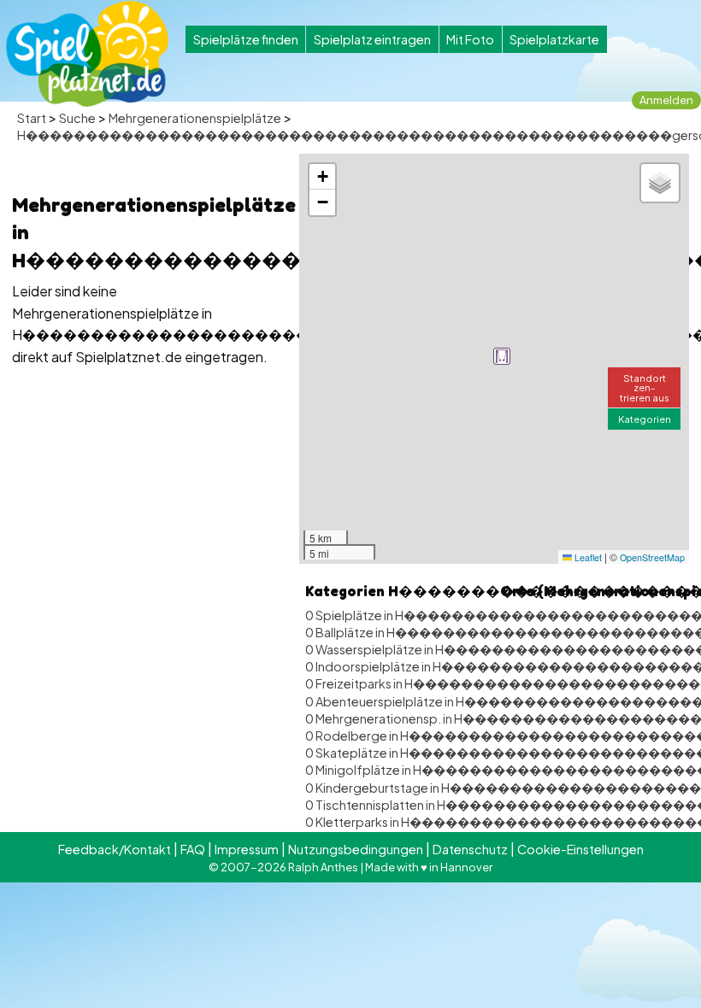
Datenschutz (470, 849)
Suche (77, 118)
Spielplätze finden (245, 39)
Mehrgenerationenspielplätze (195, 118)
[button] (501, 356)
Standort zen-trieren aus (644, 387)
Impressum (247, 849)
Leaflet (587, 557)
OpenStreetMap (652, 557)
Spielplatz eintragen (372, 39)
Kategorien (644, 419)
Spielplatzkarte (554, 39)
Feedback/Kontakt (114, 849)
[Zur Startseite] (87, 54)
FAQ (192, 849)
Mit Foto (470, 39)
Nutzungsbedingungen (355, 849)
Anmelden (666, 100)
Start (31, 118)
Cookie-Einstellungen (580, 849)
